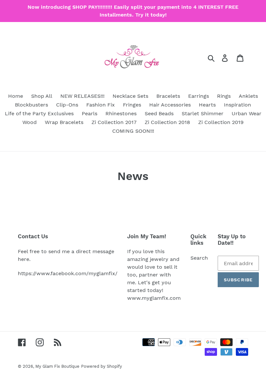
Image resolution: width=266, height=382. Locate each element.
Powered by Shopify (101, 366)
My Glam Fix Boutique (57, 366)
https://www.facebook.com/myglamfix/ (67, 273)
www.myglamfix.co (151, 298)
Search (199, 258)
